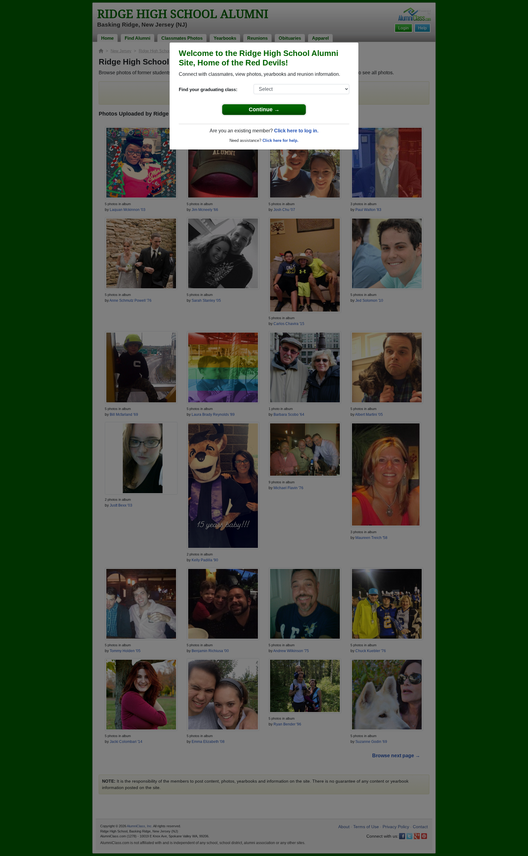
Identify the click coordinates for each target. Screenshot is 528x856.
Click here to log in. (296, 130)
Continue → (264, 109)
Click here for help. (280, 140)
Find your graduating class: (208, 89)
